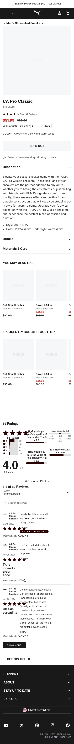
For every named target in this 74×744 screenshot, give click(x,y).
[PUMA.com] (37, 13)
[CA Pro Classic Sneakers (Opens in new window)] (5, 517)
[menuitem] (6, 725)
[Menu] (6, 13)
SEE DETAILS (55, 3)
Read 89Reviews (28, 114)
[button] (13, 440)
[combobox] (37, 492)
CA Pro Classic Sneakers (14, 516)
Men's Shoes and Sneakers (24, 23)
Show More (14, 645)
